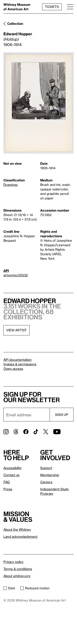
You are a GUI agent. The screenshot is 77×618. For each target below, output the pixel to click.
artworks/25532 (15, 275)
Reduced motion (37, 588)
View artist (16, 330)
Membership (49, 475)
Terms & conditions (17, 569)
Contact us (11, 475)
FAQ (6, 482)
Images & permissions (19, 364)
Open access (13, 369)
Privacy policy (13, 562)
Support (46, 468)
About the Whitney (17, 529)
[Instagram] (6, 432)
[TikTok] (36, 432)
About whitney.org (16, 576)
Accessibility (12, 468)
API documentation (17, 360)
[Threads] (16, 432)
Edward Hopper (17, 33)
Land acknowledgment (20, 536)
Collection (15, 23)
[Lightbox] (38, 103)
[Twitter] (46, 432)
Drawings (10, 185)
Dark (11, 588)
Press (7, 489)
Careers (46, 482)
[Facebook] (26, 432)
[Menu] (70, 6)
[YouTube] (57, 432)
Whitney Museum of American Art (16, 7)
